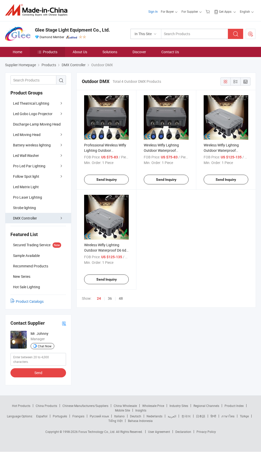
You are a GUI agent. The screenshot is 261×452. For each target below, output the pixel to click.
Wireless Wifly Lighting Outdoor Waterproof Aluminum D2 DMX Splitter (164, 150)
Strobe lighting (24, 207)
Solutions (109, 51)
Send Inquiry (106, 179)
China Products (46, 406)
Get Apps (225, 11)
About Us (80, 51)
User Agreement (159, 432)
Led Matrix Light (26, 186)
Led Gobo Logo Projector (33, 113)
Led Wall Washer (26, 155)
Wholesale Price (153, 406)
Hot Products (21, 406)
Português (60, 416)
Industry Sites (178, 406)
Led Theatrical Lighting (31, 103)
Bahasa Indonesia (140, 421)
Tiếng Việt (115, 421)
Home (17, 51)
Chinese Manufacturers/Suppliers (85, 406)
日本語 (200, 416)
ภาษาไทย (227, 416)
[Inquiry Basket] (208, 11)
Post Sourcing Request (250, 34)
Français (78, 416)
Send (38, 372)
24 (99, 298)
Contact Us (170, 51)
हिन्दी (213, 416)
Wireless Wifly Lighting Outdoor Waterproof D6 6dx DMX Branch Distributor (106, 250)
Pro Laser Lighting (27, 197)
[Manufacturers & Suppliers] (38, 10)
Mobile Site (122, 410)
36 (110, 298)
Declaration (183, 432)
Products (50, 51)
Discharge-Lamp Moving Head (37, 124)
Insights (140, 410)
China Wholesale (125, 406)
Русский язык (99, 416)
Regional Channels (206, 406)
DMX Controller (25, 218)
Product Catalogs (30, 301)
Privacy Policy (206, 432)
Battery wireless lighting (32, 145)
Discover (139, 51)
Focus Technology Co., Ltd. (97, 432)
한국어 (186, 416)
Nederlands (154, 416)
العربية (172, 416)
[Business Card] (64, 323)
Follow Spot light (26, 176)
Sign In (153, 11)
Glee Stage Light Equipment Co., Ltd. (72, 30)
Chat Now (44, 346)
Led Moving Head (27, 134)
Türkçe (244, 416)
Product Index (234, 406)
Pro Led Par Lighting (29, 165)
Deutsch (135, 416)
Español (41, 416)
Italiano (119, 416)
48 (121, 298)
